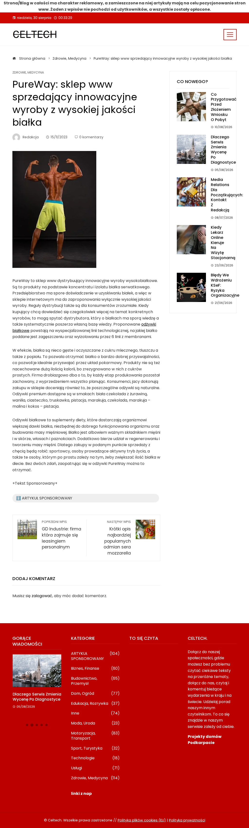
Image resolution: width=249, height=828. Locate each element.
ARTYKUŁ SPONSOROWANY (95, 656)
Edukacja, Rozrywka (95, 703)
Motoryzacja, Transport (95, 736)
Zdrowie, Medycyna (28, 72)
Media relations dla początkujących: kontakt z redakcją (227, 195)
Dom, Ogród (95, 693)
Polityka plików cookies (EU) (142, 820)
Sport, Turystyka (95, 748)
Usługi (95, 768)
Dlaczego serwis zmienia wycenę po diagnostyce (223, 149)
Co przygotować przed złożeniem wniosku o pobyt (224, 107)
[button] (27, 725)
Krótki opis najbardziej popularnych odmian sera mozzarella (117, 538)
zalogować (42, 596)
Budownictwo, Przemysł (95, 681)
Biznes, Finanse (95, 668)
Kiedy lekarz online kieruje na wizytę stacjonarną (223, 243)
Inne (95, 713)
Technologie (95, 758)
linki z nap (81, 793)
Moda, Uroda (95, 723)
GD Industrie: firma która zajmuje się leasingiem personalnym (61, 535)
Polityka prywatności (187, 820)
